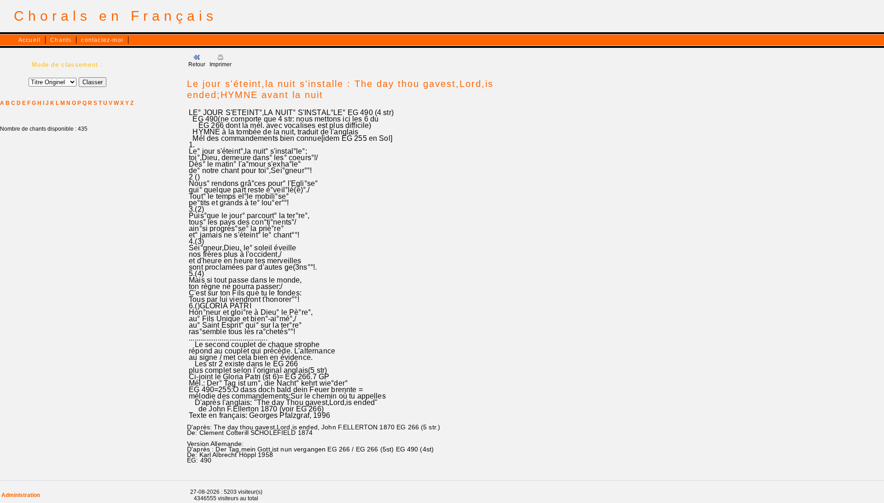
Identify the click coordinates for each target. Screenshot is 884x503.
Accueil (29, 40)
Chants (60, 40)
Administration (20, 495)
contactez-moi (102, 40)
